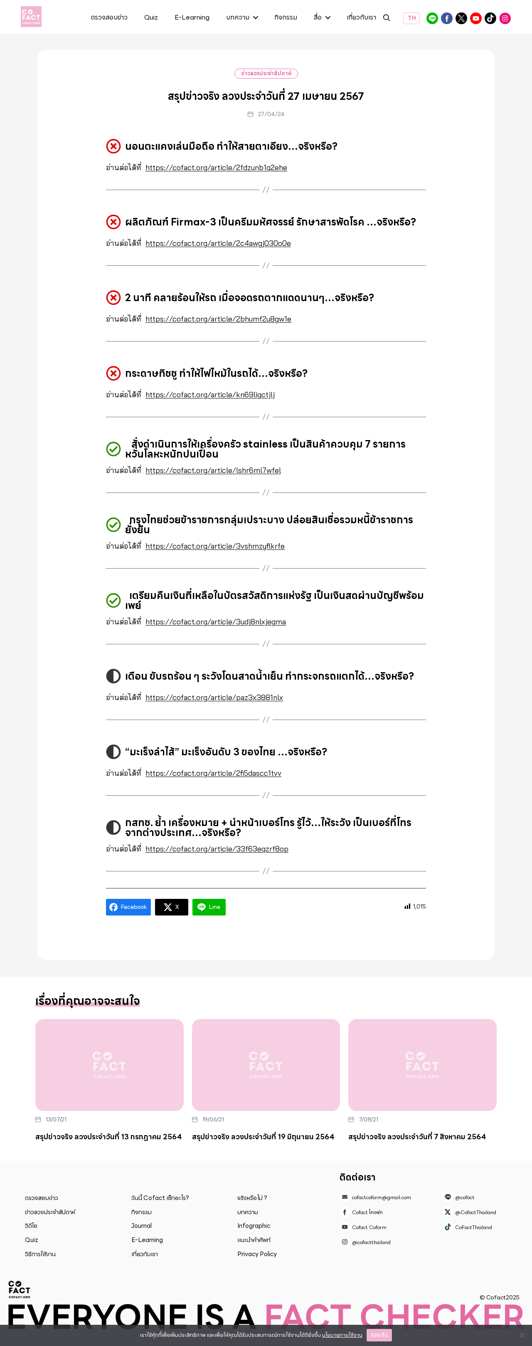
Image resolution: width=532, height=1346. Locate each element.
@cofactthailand (505, 18)
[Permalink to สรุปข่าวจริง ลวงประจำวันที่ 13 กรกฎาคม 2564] (109, 1065)
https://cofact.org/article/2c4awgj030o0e (218, 243)
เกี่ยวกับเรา (361, 17)
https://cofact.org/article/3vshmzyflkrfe (215, 546)
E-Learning (192, 17)
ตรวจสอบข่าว (109, 17)
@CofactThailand (461, 18)
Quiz (151, 17)
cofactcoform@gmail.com (381, 1197)
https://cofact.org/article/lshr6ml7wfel (213, 470)
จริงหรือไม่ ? (252, 1198)
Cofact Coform (476, 18)
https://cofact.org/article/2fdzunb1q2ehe (216, 167)
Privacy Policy (257, 1254)
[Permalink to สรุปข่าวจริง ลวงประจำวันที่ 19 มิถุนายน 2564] (266, 1065)
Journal (141, 1226)
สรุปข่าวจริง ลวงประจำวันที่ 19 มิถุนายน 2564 (263, 1137)
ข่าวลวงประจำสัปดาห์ (266, 73)
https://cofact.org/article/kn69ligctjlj (210, 394)
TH (411, 18)
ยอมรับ (379, 1334)
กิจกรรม (285, 17)
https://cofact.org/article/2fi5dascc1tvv (213, 773)
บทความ (237, 17)
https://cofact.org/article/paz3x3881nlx (214, 697)
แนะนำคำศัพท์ (254, 1240)
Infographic (253, 1226)
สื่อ (318, 17)
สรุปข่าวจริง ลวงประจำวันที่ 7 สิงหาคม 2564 (417, 1137)
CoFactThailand (490, 18)
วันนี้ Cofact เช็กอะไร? (160, 1198)
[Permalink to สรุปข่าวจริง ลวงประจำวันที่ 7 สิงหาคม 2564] (422, 1065)
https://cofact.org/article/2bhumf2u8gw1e (218, 319)
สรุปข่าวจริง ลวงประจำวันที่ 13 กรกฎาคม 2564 (108, 1137)
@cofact (432, 18)
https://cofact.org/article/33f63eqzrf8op (216, 849)
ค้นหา (386, 19)
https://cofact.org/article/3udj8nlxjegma (215, 621)
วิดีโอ (31, 1226)
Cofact (19, 1289)
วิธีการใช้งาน (40, 1254)
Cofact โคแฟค (447, 18)
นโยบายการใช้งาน (342, 1335)
